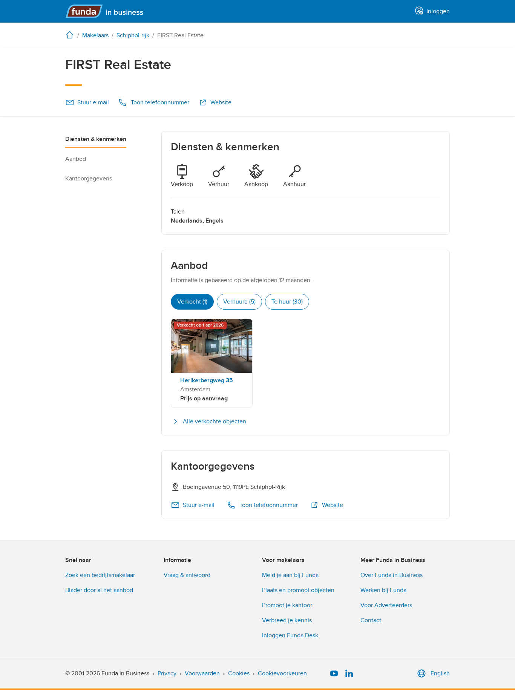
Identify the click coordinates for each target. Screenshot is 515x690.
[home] (71, 34)
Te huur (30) (287, 301)
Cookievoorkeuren (282, 673)
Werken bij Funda (383, 590)
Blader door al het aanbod (99, 590)
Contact (370, 620)
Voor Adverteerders (386, 605)
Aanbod (75, 159)
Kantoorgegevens (88, 178)
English (440, 673)
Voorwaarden (202, 673)
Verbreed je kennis (287, 620)
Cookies (239, 673)
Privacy (167, 673)
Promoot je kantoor (287, 605)
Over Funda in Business (391, 575)
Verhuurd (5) (239, 301)
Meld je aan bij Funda (290, 575)
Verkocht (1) (192, 301)
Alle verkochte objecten (214, 421)
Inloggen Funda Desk (290, 635)
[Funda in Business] (107, 11)
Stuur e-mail (93, 102)
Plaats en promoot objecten (298, 590)
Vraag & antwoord (187, 575)
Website (220, 102)
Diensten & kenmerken (95, 139)
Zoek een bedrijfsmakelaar (100, 575)
